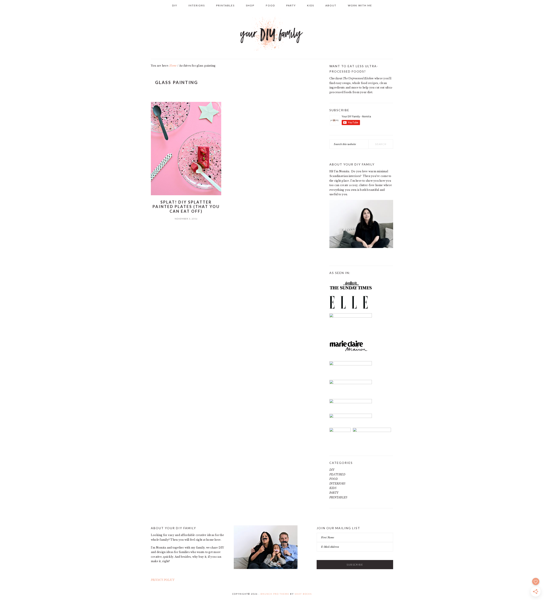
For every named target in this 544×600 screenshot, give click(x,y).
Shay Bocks (303, 594)
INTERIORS (337, 483)
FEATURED (337, 474)
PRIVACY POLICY (162, 579)
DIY (331, 469)
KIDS (332, 488)
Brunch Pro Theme (275, 594)
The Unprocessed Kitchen (358, 78)
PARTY (333, 492)
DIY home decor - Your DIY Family (272, 33)
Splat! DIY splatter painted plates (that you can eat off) (186, 207)
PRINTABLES (338, 497)
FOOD (333, 478)
